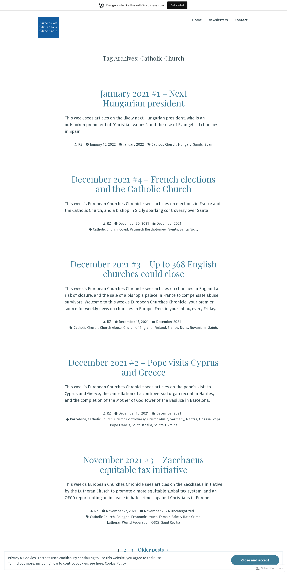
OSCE (155, 522)
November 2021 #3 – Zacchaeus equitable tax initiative (143, 464)
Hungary (184, 144)
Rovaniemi (198, 327)
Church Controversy (130, 419)
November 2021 (156, 511)
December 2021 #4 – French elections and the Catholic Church (143, 183)
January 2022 (133, 144)
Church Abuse (111, 327)
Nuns (184, 327)
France (173, 327)
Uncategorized (182, 511)
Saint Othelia (142, 425)
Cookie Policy (115, 563)
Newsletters (218, 20)
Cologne (122, 517)
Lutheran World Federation (128, 522)
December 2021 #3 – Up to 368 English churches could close (143, 268)
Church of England (138, 327)
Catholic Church (163, 144)
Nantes (191, 419)
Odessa (205, 419)
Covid (123, 229)
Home (197, 20)
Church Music (157, 419)
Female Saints (170, 517)
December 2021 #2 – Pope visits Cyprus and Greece (143, 367)
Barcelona (78, 419)
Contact (241, 20)
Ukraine (171, 425)
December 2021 (169, 223)
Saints (198, 144)
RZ (80, 144)
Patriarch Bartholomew (148, 229)
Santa (184, 229)
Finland (160, 327)
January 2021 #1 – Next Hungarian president (143, 98)
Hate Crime (191, 517)
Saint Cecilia (170, 522)
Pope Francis (120, 425)
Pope (216, 419)
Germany (177, 419)
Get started (177, 5)
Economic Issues (144, 517)
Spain (208, 144)
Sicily (194, 229)
